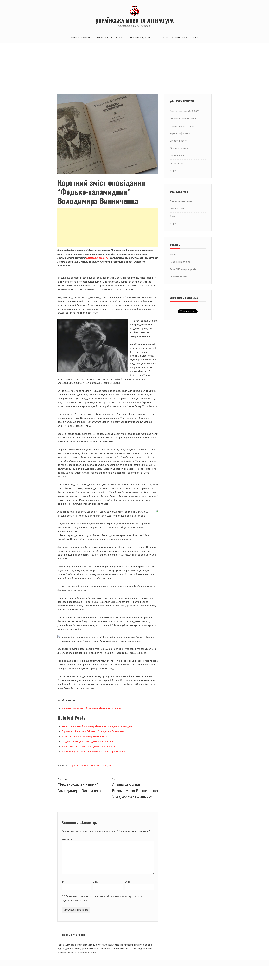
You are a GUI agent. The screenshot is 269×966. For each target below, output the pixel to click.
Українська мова (81, 37)
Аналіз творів (177, 155)
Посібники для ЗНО (140, 37)
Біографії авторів (179, 148)
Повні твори (176, 163)
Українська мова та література (134, 21)
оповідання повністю (97, 258)
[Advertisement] (134, 68)
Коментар (68, 839)
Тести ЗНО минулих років (172, 37)
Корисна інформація (180, 133)
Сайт (127, 881)
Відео (173, 254)
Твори (173, 216)
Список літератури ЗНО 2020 (184, 111)
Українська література (110, 37)
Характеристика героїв (182, 126)
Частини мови (177, 208)
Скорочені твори (77, 765)
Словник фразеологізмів (183, 118)
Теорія (173, 170)
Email (96, 881)
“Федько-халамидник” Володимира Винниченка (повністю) (93, 708)
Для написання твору (181, 201)
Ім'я (64, 881)
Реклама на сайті (178, 276)
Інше (195, 37)
